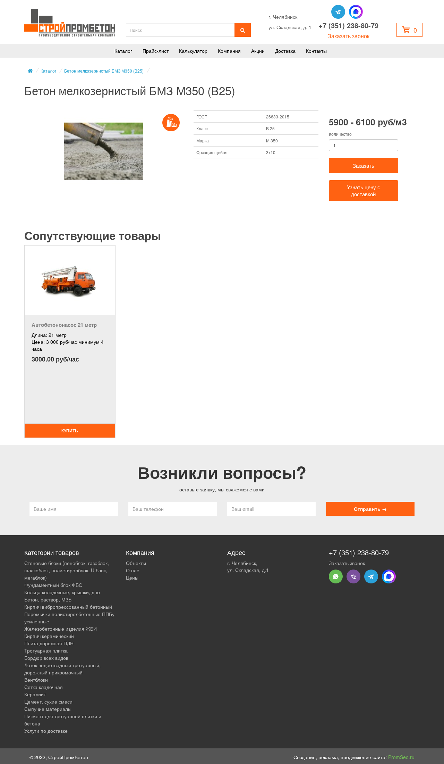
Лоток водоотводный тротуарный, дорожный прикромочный (62, 669)
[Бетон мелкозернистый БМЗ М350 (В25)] (103, 151)
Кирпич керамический (49, 635)
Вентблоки (36, 679)
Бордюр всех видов (46, 657)
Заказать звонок (348, 36)
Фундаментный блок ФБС (53, 584)
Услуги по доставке (46, 730)
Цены (132, 577)
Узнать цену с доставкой (363, 190)
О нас (132, 570)
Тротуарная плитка (46, 650)
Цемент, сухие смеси (48, 701)
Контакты (316, 50)
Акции (258, 50)
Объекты (136, 562)
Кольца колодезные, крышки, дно (62, 592)
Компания (229, 50)
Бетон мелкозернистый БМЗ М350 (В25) (104, 71)
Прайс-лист (156, 50)
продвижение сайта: (378, 757)
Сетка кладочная (43, 686)
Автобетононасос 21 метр (64, 325)
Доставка (285, 50)
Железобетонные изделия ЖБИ (60, 628)
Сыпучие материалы (47, 708)
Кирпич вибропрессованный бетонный (68, 606)
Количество (340, 134)
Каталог (123, 50)
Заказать (363, 165)
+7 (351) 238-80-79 (348, 25)
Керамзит (35, 694)
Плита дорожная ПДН (49, 643)
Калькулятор (193, 50)
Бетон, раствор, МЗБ (47, 599)
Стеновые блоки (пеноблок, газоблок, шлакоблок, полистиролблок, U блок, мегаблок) (66, 570)
